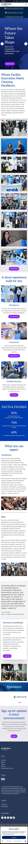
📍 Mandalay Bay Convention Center (14, 16)
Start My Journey (14, 316)
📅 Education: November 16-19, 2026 (14, 8)
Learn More (14, 395)
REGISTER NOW (10, 63)
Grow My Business (14, 355)
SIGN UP (14, 736)
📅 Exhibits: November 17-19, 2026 (14, 12)
